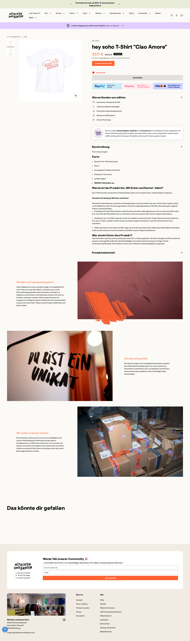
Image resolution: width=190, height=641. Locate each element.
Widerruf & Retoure (107, 608)
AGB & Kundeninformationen (110, 612)
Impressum (104, 620)
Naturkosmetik (115, 13)
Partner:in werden (83, 608)
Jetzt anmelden (110, 578)
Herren (72, 13)
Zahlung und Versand (107, 628)
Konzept (79, 600)
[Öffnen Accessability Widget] (5, 629)
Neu (46, 13)
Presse (78, 612)
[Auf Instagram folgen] (64, 619)
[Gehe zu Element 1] (10, 43)
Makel (31, 17)
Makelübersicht (106, 631)
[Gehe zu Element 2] (10, 52)
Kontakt (103, 604)
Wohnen (98, 13)
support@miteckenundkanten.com (21, 632)
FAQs (102, 600)
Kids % (131, 13)
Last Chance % (34, 13)
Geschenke (142, 13)
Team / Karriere (82, 604)
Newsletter (80, 616)
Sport (85, 13)
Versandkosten (104, 58)
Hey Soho (95, 41)
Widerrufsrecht (105, 616)
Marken (158, 13)
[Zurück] (70, 4)
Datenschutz (105, 624)
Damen (58, 13)
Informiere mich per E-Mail (103, 63)
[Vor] (119, 4)
